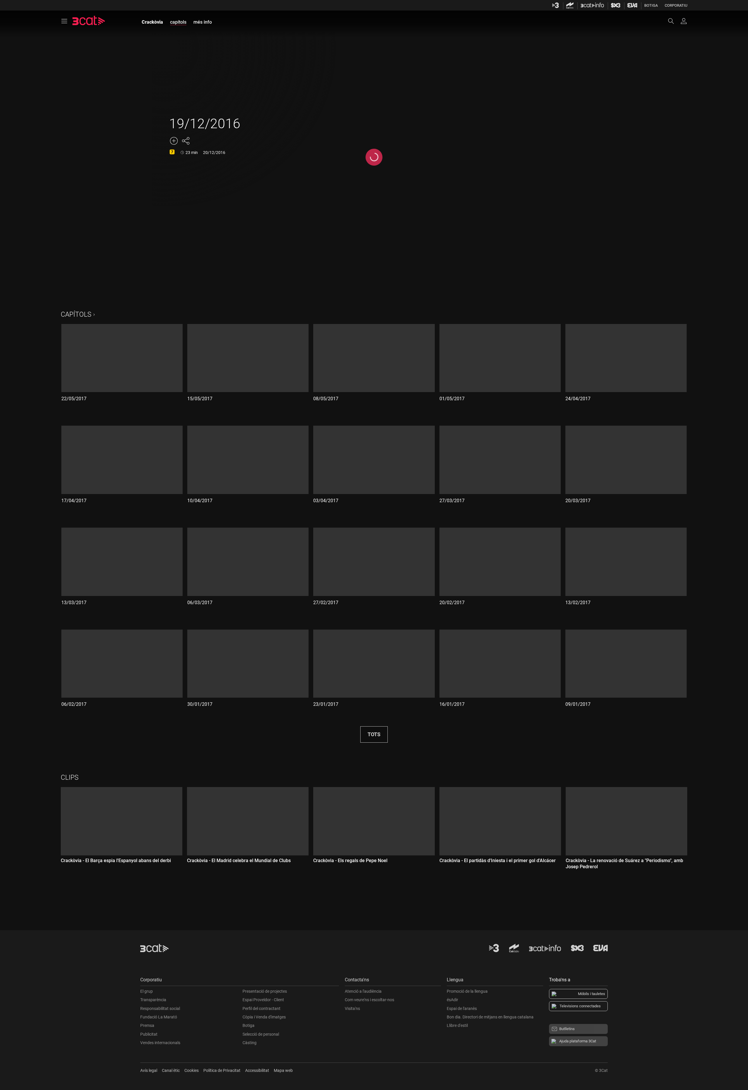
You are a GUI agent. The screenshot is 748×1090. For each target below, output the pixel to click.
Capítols (76, 314)
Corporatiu (676, 5)
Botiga (651, 5)
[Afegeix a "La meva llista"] (174, 140)
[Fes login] (683, 21)
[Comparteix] (185, 140)
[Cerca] (673, 21)
